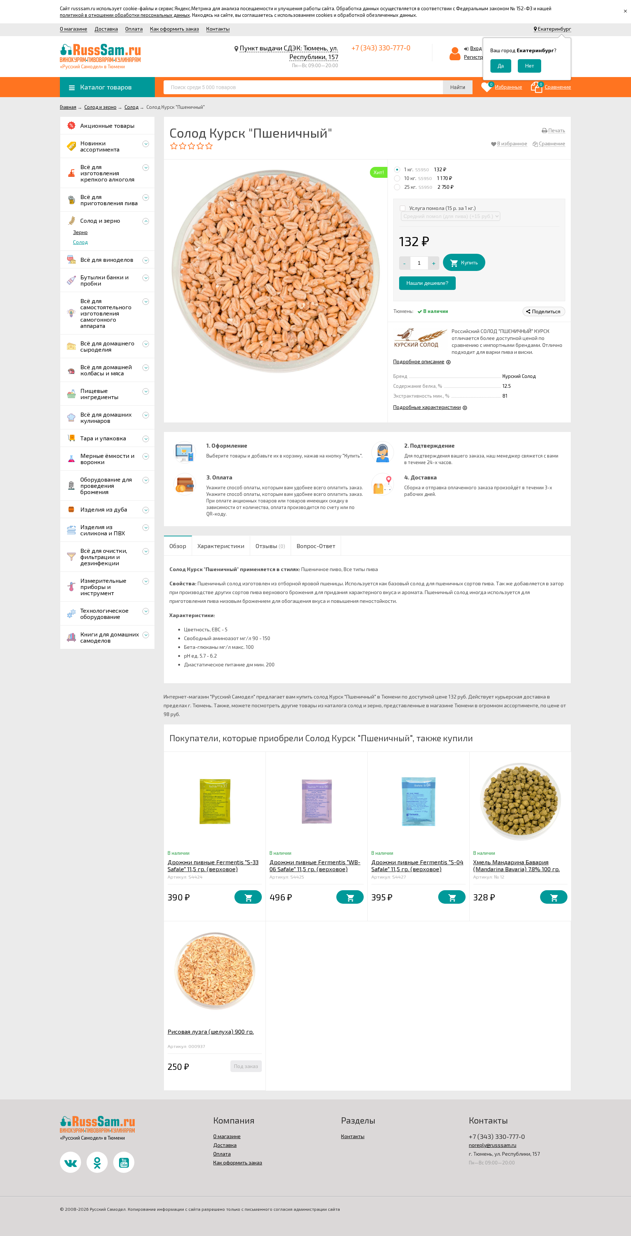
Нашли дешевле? (427, 283)
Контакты (218, 29)
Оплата (134, 29)
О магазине (73, 29)
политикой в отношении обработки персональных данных (125, 15)
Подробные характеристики (427, 407)
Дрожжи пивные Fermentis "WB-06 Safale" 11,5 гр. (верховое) (314, 865)
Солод (80, 242)
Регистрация (479, 57)
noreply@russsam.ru (492, 1145)
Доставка (106, 29)
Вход (476, 48)
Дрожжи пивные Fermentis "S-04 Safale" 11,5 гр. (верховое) (417, 865)
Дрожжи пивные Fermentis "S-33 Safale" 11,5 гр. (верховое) (213, 865)
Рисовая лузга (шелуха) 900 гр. (211, 1031)
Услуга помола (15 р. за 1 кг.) (442, 208)
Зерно (80, 232)
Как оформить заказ (174, 29)
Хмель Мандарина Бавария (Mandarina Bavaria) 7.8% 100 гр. (516, 865)
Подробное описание (418, 361)
